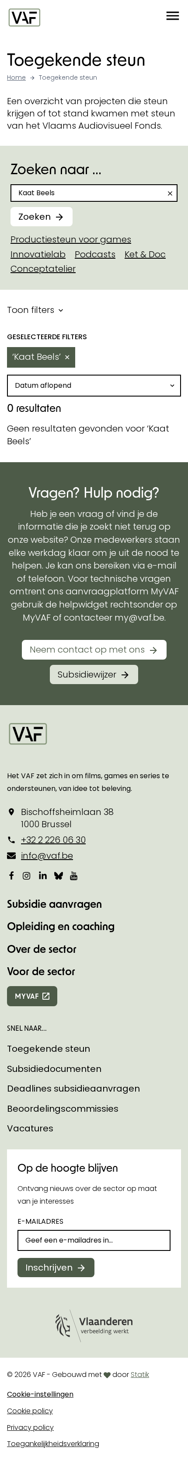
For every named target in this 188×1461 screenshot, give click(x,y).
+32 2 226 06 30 (53, 840)
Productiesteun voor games (70, 239)
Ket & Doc (145, 254)
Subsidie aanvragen (54, 903)
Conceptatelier (43, 269)
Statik (140, 1375)
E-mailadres (40, 1221)
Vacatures (30, 1128)
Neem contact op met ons (87, 649)
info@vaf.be (47, 856)
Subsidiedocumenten (54, 1069)
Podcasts (95, 254)
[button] (172, 17)
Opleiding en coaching (61, 926)
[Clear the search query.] (170, 193)
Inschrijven (49, 1267)
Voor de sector (41, 971)
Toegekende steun (48, 1049)
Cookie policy (30, 1411)
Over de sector (42, 948)
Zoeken (34, 217)
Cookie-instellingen (40, 1394)
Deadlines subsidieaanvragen (73, 1088)
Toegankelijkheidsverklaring (53, 1444)
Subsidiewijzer (87, 674)
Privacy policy (30, 1427)
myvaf (27, 996)
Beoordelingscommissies (62, 1109)
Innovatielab (38, 254)
